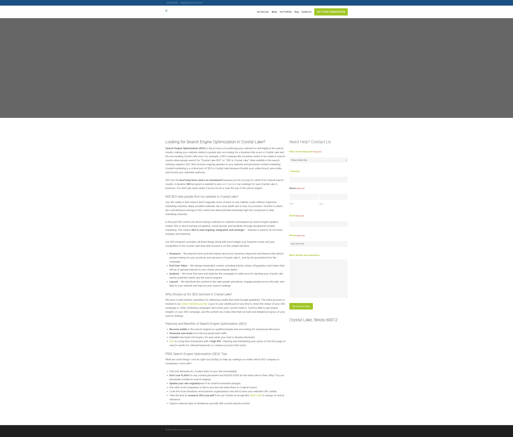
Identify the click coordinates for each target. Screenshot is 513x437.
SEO (171, 341)
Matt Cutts (256, 395)
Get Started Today (301, 306)
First (291, 204)
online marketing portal (194, 303)
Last (321, 204)
